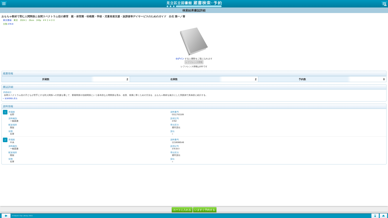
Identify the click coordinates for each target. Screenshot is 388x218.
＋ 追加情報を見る (9, 98)
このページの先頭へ (375, 215)
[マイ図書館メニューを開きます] (384, 4)
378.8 (10, 24)
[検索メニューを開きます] (4, 4)
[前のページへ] (6, 215)
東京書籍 (7, 20)
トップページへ (383, 215)
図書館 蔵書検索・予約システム (194, 4)
